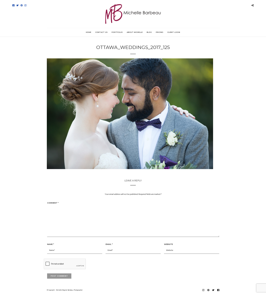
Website (168, 244)
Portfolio (117, 32)
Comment (52, 203)
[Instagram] (25, 5)
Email (109, 244)
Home (88, 32)
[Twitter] (17, 5)
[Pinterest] (22, 5)
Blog (149, 32)
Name (50, 244)
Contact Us (101, 32)
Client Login (173, 32)
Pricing (159, 32)
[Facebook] (13, 5)
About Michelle (135, 32)
